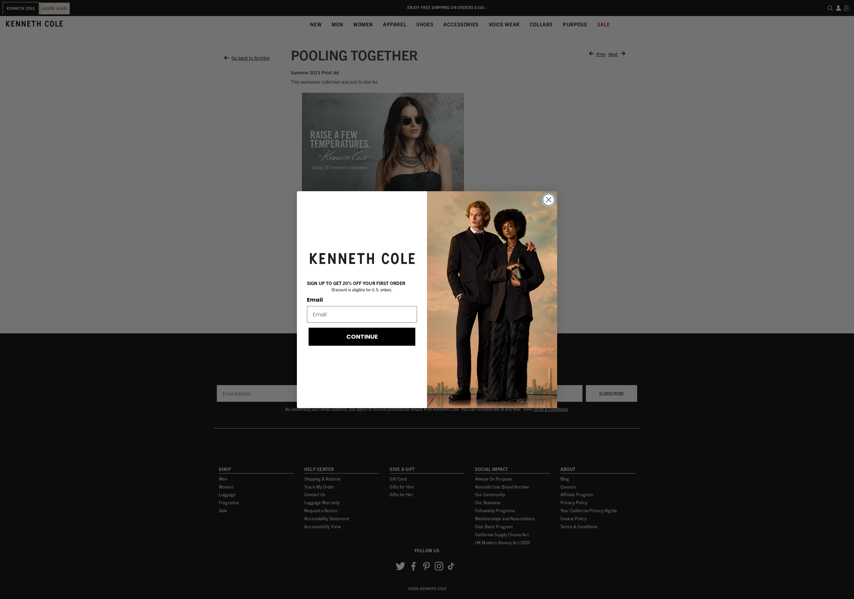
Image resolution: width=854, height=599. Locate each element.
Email (315, 300)
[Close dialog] (548, 200)
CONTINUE (362, 336)
